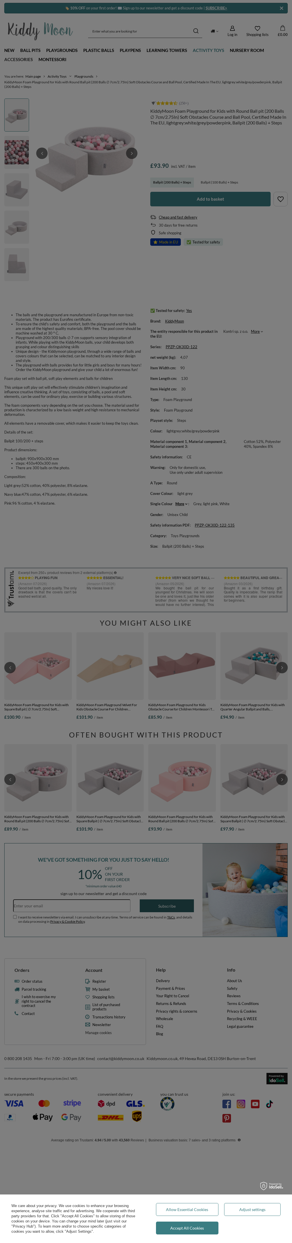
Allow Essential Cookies (187, 1209)
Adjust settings (252, 1209)
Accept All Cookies (187, 1228)
